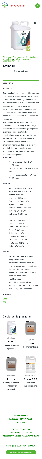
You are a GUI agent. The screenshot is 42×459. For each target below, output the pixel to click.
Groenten (7, 61)
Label (5, 299)
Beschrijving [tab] (8, 83)
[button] (35, 23)
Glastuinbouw (24, 59)
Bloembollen (8, 59)
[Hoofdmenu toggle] (37, 5)
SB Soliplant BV (18, 5)
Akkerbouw (7, 57)
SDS (5, 302)
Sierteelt (15, 61)
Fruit (16, 59)
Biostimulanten (32, 57)
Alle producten (19, 57)
